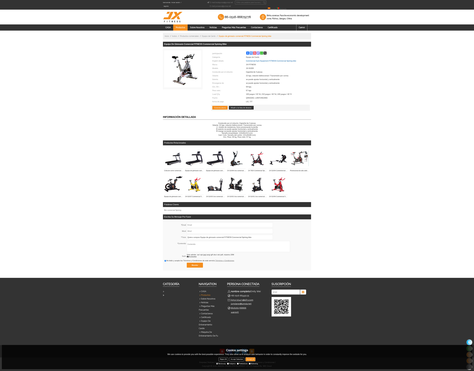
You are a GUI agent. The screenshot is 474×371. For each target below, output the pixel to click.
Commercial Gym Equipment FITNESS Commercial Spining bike (271, 61)
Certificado (273, 27)
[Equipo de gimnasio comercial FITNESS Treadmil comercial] (215, 158)
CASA (168, 27)
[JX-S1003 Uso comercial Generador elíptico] (215, 184)
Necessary (222, 364)
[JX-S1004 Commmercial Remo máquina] (278, 158)
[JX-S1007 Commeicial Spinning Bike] (194, 184)
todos (174, 36)
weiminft (235, 312)
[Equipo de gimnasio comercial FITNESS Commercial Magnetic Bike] (173, 184)
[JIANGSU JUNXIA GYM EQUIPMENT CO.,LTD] (173, 17)
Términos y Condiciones (224, 261)
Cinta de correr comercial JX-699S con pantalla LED (173, 170)
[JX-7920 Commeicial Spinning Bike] (257, 158)
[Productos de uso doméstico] (176, 291)
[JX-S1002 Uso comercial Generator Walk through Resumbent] (236, 184)
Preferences (243, 364)
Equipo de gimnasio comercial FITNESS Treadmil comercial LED (194, 170)
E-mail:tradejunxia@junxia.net (221, 2)
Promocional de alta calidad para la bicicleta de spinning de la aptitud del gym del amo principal (299, 170)
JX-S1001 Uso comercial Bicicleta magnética (257, 196)
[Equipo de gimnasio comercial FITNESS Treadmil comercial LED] (194, 158)
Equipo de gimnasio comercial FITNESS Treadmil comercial (215, 170)
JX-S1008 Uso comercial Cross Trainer (236, 170)
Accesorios (193, 257)
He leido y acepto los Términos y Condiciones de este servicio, (200, 261)
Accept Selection (237, 359)
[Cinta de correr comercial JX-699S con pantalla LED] (173, 158)
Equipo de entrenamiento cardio (205, 325)
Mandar (195, 265)
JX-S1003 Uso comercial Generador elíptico (215, 196)
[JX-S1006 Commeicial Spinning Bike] (278, 184)
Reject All (223, 359)
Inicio (167, 36)
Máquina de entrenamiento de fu (208, 334)
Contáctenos (257, 27)
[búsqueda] (264, 2)
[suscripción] (303, 292)
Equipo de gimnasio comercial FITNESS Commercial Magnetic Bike (173, 196)
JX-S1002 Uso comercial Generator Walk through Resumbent (236, 196)
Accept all (250, 359)
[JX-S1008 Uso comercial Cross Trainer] (236, 158)
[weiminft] (469, 342)
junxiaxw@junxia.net (241, 303)
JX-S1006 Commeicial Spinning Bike (278, 196)
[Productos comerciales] (176, 295)
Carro (302, 27)
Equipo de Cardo (209, 36)
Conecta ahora (220, 108)
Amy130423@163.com (242, 300)
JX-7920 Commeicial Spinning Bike (257, 170)
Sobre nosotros (197, 27)
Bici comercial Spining (172, 210)
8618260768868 (238, 308)
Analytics (232, 364)
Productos (180, 27)
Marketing (254, 364)
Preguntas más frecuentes (234, 27)
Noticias (213, 27)
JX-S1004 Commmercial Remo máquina (278, 170)
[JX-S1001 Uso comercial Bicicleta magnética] (257, 184)
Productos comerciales (189, 36)
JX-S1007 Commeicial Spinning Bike (194, 196)
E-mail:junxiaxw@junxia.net (220, 6)
